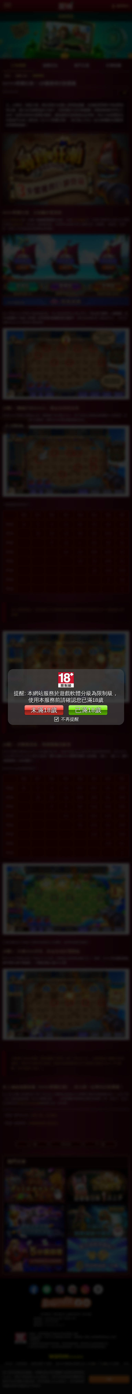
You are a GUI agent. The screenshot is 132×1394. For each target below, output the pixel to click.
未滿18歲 (44, 710)
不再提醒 (69, 719)
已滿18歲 (88, 710)
